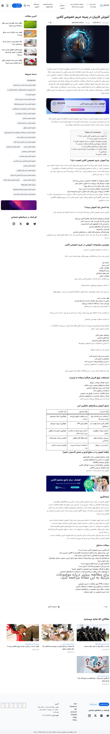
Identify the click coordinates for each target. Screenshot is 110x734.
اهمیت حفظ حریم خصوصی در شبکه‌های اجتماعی (92, 589)
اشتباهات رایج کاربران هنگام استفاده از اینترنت (92, 144)
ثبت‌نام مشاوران (104, 704)
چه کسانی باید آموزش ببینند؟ (98, 138)
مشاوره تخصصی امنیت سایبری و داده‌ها (25, 99)
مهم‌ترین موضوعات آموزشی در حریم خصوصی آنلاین (91, 141)
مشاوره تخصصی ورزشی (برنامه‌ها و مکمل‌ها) (24, 190)
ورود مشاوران (93, 704)
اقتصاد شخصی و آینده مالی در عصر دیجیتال (24, 85)
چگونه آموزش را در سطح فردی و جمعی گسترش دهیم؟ (90, 149)
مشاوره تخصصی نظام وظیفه (48, 5)
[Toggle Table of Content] (104, 133)
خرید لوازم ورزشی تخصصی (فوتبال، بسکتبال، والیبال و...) (21, 90)
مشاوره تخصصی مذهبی (61, 5)
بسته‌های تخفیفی (36, 5)
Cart (75, 704)
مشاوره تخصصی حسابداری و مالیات (26, 123)
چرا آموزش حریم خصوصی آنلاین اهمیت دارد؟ (93, 136)
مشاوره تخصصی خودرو (29, 147)
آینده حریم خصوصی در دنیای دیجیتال (96, 592)
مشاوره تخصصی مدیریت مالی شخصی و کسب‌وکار (23, 175)
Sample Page (74, 716)
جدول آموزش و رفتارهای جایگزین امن (95, 146)
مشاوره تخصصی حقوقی (29, 128)
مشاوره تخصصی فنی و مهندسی (27, 156)
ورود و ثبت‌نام (18, 5)
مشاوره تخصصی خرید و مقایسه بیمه (26, 137)
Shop (75, 720)
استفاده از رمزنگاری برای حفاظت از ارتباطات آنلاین (92, 586)
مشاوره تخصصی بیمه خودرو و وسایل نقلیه (24, 104)
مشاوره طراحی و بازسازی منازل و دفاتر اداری (24, 194)
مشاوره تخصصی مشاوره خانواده (11, 180)
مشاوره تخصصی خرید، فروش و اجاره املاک (76, 5)
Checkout (73, 706)
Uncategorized (31, 80)
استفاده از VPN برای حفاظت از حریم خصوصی (93, 584)
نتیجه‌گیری (103, 152)
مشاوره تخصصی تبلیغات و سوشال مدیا (25, 114)
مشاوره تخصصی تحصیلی (29, 118)
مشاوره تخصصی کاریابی (29, 166)
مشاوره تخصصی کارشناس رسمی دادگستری (24, 161)
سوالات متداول (102, 154)
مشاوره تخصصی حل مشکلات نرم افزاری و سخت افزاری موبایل (20, 133)
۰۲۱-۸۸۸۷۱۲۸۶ (46, 715)
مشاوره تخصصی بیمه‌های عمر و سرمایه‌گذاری (24, 109)
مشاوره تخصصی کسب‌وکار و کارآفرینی (26, 171)
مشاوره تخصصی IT (30, 95)
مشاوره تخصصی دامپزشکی (13, 147)
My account (74, 710)
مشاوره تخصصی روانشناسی (28, 152)
